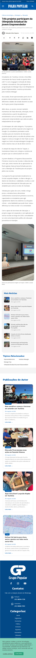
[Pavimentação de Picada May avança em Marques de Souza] (7, 344)
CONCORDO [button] (18, 653)
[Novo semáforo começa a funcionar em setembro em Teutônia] (7, 300)
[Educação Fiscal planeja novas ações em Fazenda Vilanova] (18, 437)
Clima (7, 534)
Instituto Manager (24, 359)
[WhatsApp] (23, 38)
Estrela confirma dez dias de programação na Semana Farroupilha (19, 326)
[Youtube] (25, 584)
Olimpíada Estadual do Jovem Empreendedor (16, 364)
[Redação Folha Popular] (3, 33)
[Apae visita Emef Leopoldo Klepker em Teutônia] (7, 308)
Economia (8, 447)
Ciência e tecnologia (7, 15)
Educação (25, 15)
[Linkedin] (27, 38)
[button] (32, 6)
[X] (14, 38)
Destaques (18, 15)
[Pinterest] (19, 38)
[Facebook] (10, 38)
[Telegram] (32, 38)
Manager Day (7, 362)
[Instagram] (18, 584)
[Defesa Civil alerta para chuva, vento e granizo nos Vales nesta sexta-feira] (7, 316)
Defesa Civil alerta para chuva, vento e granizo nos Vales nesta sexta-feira (20, 316)
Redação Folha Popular (12, 33)
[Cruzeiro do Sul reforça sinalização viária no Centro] (7, 336)
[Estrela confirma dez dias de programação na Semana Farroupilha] (7, 326)
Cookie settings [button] (8, 654)
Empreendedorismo (9, 359)
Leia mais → (9, 422)
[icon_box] (18, 598)
